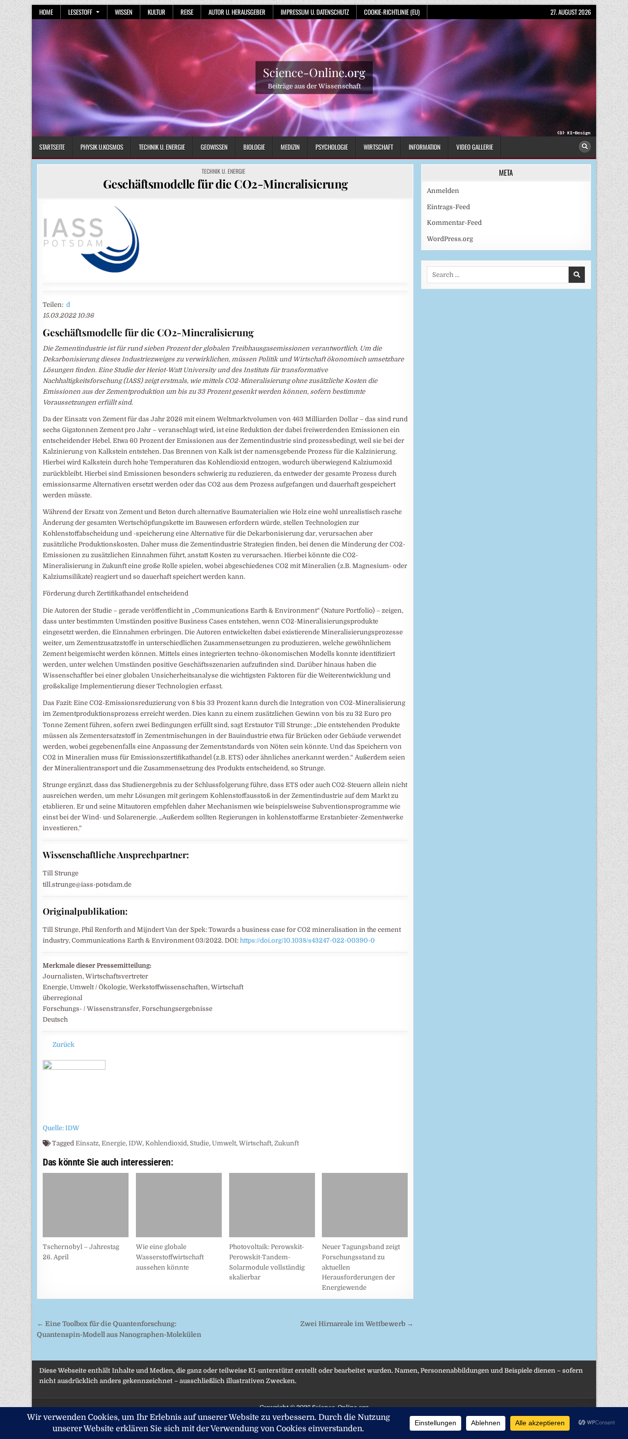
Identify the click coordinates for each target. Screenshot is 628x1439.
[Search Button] (585, 147)
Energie (114, 1143)
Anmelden (443, 190)
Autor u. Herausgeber (237, 12)
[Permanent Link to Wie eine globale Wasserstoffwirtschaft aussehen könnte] (179, 1205)
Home (46, 12)
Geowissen (214, 147)
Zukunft (286, 1143)
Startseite (52, 147)
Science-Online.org (314, 72)
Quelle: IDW (61, 1128)
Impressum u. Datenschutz (315, 12)
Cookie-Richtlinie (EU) (391, 12)
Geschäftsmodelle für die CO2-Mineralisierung (225, 183)
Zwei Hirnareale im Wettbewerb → (357, 1324)
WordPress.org (450, 239)
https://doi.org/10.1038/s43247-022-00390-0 (307, 940)
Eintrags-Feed (448, 207)
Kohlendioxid (166, 1143)
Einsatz (87, 1143)
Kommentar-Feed (454, 222)
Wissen (123, 12)
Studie (199, 1143)
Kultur (156, 12)
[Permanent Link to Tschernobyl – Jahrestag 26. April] (86, 1205)
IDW (135, 1143)
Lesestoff (80, 12)
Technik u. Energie (162, 147)
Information (425, 147)
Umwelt (224, 1143)
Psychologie (331, 147)
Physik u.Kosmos (101, 147)
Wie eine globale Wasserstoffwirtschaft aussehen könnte (170, 1257)
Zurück (63, 1044)
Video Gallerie (474, 147)
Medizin (290, 147)
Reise (187, 12)
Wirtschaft (378, 147)
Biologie (254, 147)
